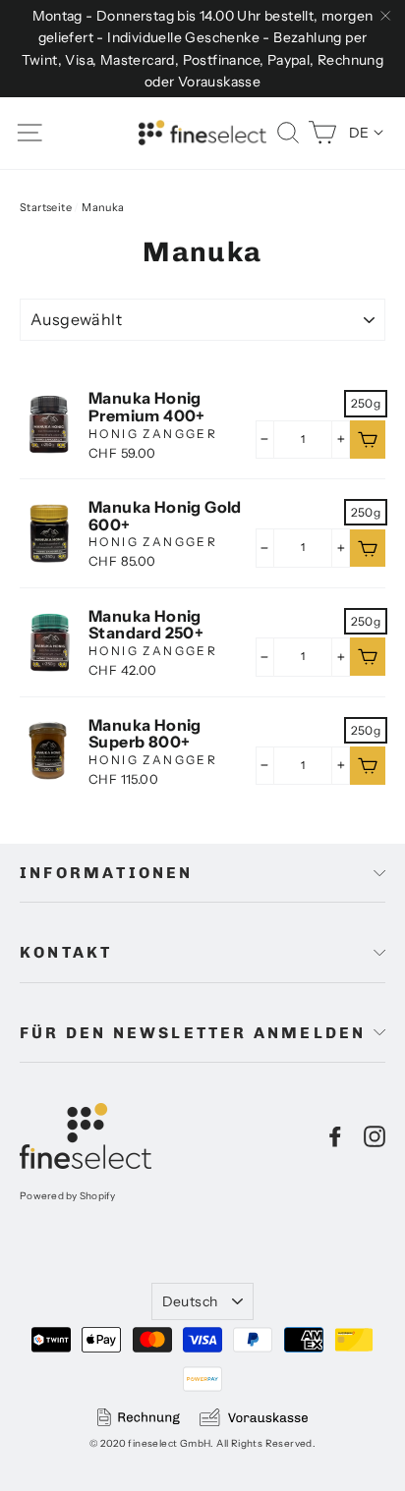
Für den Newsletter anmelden (193, 1032)
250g (365, 403)
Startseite (46, 207)
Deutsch (189, 1301)
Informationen (107, 872)
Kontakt (66, 952)
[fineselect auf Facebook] (335, 1136)
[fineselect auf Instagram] (374, 1136)
